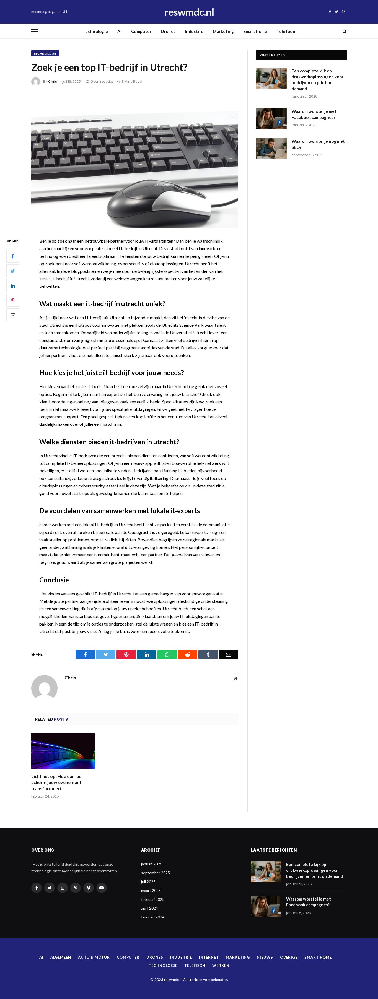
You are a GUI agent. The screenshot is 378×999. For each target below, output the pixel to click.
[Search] (344, 31)
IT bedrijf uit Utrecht (105, 317)
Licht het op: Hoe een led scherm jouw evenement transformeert (56, 782)
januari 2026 (151, 864)
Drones (168, 31)
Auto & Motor (94, 957)
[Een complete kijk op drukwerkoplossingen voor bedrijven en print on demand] (271, 78)
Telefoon (286, 31)
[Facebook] (12, 256)
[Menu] (34, 31)
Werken (220, 965)
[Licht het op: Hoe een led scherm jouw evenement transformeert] (63, 751)
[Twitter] (12, 271)
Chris (52, 81)
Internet (209, 957)
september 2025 (155, 872)
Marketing (223, 31)
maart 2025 (151, 890)
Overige (288, 957)
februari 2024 (152, 917)
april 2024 (149, 908)
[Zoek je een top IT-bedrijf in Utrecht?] (134, 160)
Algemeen (60, 957)
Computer (141, 31)
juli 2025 (148, 881)
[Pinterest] (12, 300)
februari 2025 (152, 899)
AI (119, 31)
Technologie (95, 31)
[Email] (12, 315)
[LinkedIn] (12, 285)
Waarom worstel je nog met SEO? (318, 144)
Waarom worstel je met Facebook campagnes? (314, 114)
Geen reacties (102, 81)
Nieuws (265, 957)
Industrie (194, 31)
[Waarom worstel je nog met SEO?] (271, 148)
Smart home (255, 31)
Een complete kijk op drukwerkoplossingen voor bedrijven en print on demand (317, 79)
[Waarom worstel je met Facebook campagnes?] (271, 118)
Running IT (172, 470)
